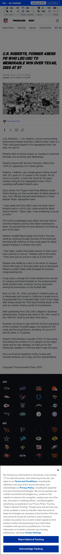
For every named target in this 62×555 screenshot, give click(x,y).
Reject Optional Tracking (31, 539)
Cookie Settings (33, 532)
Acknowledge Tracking (31, 548)
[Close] (58, 470)
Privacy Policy (27, 487)
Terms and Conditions (26, 481)
